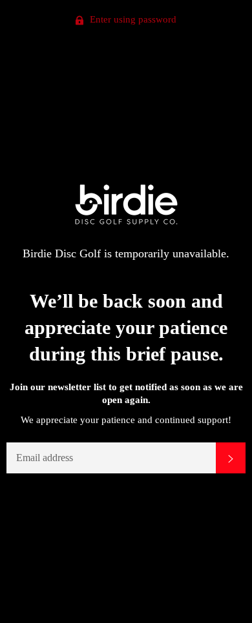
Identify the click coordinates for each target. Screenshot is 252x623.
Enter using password (131, 19)
